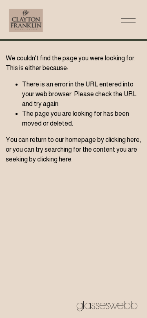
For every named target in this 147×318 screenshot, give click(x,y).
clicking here (122, 139)
